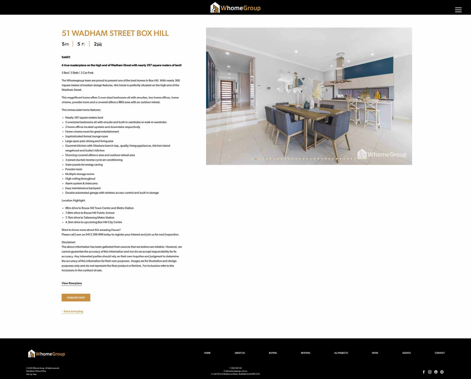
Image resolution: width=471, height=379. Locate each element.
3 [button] (260, 159)
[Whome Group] (235, 7)
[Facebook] (424, 371)
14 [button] (300, 159)
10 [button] (286, 159)
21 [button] (326, 159)
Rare (35, 374)
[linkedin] (442, 371)
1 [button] (253, 159)
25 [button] (341, 159)
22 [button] (330, 159)
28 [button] (352, 159)
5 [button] (267, 159)
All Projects (341, 353)
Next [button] (404, 96)
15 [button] (304, 159)
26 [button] (344, 159)
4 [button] (264, 159)
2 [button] (256, 159)
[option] (309, 96)
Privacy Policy (41, 371)
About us (240, 353)
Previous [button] (214, 96)
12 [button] (293, 159)
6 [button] (271, 159)
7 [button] (275, 159)
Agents (406, 353)
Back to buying (72, 311)
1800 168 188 (236, 368)
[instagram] (430, 371)
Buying (273, 353)
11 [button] (289, 159)
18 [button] (315, 159)
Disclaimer (30, 371)
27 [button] (348, 159)
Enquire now (76, 297)
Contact (440, 353)
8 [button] (278, 159)
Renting (305, 353)
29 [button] (356, 159)
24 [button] (337, 159)
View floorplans (72, 283)
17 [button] (311, 159)
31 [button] (363, 159)
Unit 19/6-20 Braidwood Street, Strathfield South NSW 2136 (236, 374)
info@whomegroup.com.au (236, 371)
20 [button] (322, 159)
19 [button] (319, 159)
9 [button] (282, 159)
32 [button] (367, 159)
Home (207, 353)
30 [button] (359, 159)
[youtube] (436, 371)
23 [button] (333, 159)
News (375, 353)
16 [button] (308, 159)
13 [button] (297, 159)
